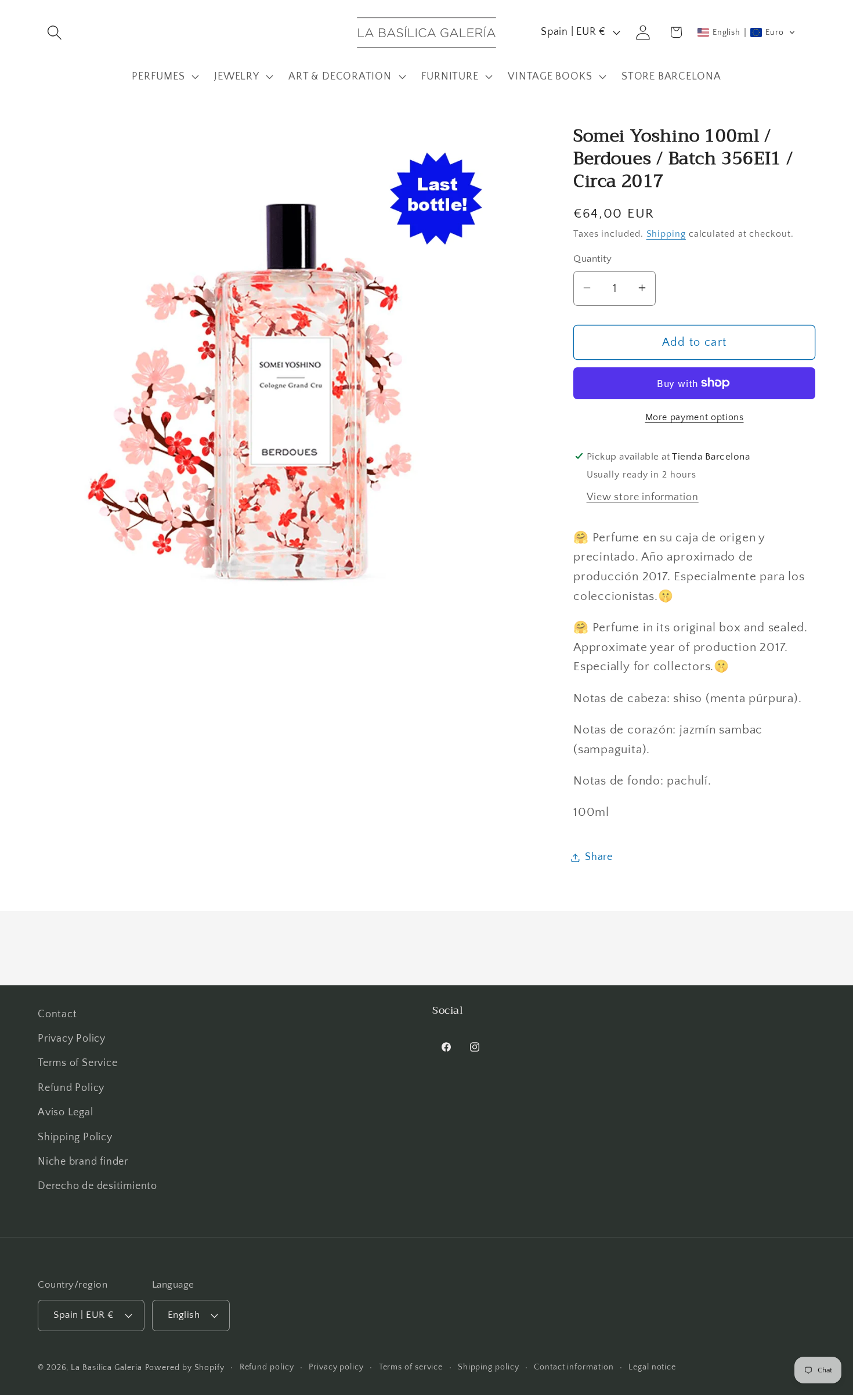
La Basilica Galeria (106, 1367)
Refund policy (267, 1366)
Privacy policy (336, 1366)
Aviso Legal (65, 1113)
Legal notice (652, 1366)
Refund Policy (71, 1088)
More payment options (694, 417)
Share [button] (599, 857)
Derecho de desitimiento (97, 1186)
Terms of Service (77, 1063)
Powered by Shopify (185, 1367)
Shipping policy (488, 1366)
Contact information (573, 1366)
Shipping (666, 233)
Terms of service (411, 1366)
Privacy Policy (72, 1039)
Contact (57, 1014)
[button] (54, 32)
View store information (643, 497)
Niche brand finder (83, 1162)
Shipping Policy (75, 1137)
